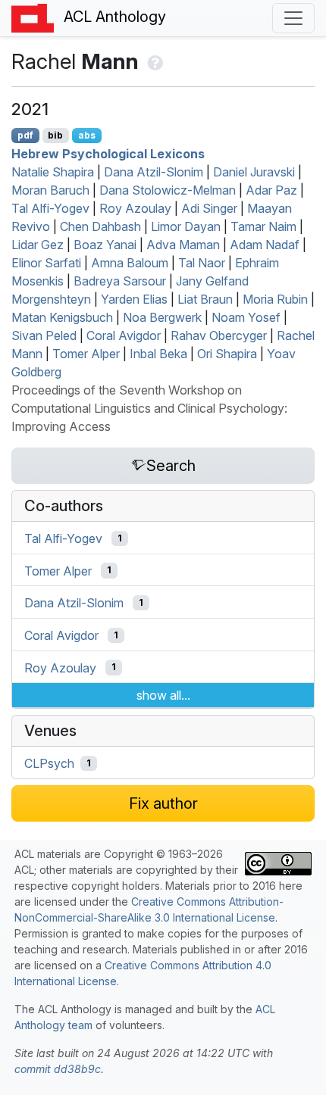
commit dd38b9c (57, 1068)
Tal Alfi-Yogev (50, 208)
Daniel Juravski (254, 171)
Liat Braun (205, 299)
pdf (25, 135)
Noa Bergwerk (162, 317)
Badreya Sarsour (120, 281)
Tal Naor (201, 262)
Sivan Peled (44, 335)
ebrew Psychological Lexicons (108, 153)
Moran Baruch (50, 190)
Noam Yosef (246, 317)
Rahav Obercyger (219, 335)
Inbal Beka (158, 353)
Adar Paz (271, 190)
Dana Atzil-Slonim (153, 171)
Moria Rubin (275, 299)
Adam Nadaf (264, 244)
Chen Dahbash (100, 226)
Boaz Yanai (105, 244)
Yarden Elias (134, 299)
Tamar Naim (263, 226)
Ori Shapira (227, 353)
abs (87, 135)
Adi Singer (209, 208)
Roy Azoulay (135, 208)
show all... (163, 695)
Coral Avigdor (123, 335)
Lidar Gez (37, 244)
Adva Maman (183, 244)
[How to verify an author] (153, 61)
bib (55, 135)
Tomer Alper (86, 353)
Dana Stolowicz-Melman (167, 190)
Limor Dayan (186, 226)
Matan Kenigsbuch (62, 317)
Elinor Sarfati (46, 262)
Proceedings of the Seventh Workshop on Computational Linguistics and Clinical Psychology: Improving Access (149, 408)
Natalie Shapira (52, 171)
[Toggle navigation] (293, 18)
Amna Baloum (129, 262)
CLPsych (49, 763)
